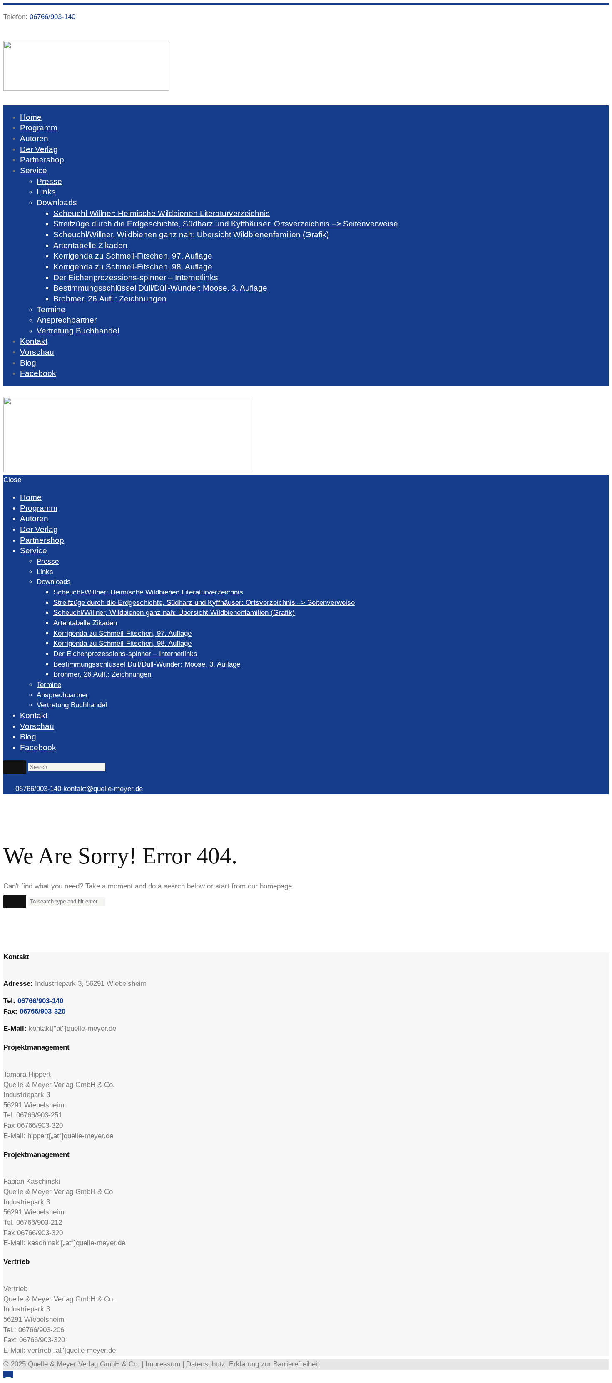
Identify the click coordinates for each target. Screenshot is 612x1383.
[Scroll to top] (8, 1374)
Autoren (34, 138)
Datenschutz (205, 1364)
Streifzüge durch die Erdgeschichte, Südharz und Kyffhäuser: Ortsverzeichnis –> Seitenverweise (225, 223)
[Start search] (14, 767)
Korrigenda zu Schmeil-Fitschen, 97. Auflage (132, 255)
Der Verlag (39, 149)
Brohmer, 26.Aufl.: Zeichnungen (110, 298)
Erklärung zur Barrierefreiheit (274, 1364)
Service (33, 170)
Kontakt (33, 341)
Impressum (162, 1364)
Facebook (38, 373)
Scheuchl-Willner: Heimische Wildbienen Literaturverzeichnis (161, 213)
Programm (38, 127)
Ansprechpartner (67, 320)
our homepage (270, 886)
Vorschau (37, 352)
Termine (51, 309)
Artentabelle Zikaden (90, 245)
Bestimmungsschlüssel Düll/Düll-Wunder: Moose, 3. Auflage (160, 288)
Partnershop (42, 159)
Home (31, 117)
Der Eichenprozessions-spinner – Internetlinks (135, 277)
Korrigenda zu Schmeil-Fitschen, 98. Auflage (132, 266)
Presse (49, 181)
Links (46, 191)
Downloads (57, 202)
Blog (28, 362)
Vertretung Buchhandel (78, 330)
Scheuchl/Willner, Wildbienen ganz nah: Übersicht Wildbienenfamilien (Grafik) (191, 234)
